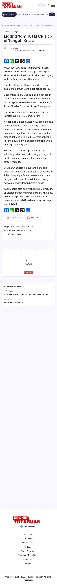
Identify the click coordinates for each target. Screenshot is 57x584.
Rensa (15, 49)
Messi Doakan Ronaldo (13, 302)
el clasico (16, 226)
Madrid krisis (28, 226)
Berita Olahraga (14, 26)
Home (4, 26)
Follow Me (29, 272)
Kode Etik (27, 559)
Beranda (27, 563)
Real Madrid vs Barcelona (14, 234)
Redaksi (27, 547)
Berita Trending (28, 551)
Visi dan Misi (27, 542)
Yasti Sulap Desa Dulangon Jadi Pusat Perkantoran (26, 294)
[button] (42, 5)
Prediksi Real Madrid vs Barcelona (18, 230)
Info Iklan (28, 538)
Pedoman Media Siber (28, 555)
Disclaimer (27, 534)
